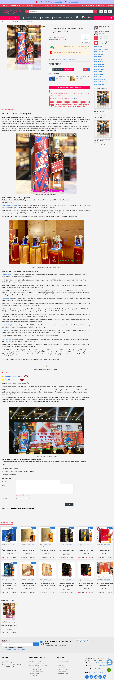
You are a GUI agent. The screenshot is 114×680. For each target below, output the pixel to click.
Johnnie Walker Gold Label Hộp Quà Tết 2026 (47, 549)
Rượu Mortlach (99, 62)
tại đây (74, 98)
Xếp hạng (4, 498)
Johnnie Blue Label (13, 380)
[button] (101, 144)
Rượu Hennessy (98, 52)
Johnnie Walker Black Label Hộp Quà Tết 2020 (102, 110)
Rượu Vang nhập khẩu (100, 82)
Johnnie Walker (6, 274)
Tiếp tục (68, 504)
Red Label (6, 298)
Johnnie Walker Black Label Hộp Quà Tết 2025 (85, 584)
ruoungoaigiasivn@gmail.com (97, 672)
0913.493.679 (74, 2)
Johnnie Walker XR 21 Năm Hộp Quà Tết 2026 (83, 76)
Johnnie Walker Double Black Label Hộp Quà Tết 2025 (66, 585)
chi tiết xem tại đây (80, 48)
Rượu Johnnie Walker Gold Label (14, 376)
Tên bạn (4, 481)
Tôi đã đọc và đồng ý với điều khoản (15, 648)
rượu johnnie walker (17, 508)
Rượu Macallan (99, 64)
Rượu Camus (98, 59)
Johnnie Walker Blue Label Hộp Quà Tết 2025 (9, 584)
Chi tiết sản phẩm (7, 109)
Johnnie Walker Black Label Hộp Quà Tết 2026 (85, 549)
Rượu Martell (98, 57)
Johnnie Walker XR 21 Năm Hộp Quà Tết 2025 (28, 584)
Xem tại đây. (58, 2)
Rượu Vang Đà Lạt (99, 79)
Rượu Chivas (98, 47)
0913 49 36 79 (102, 662)
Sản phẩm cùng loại (6, 523)
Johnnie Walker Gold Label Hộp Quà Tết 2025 (47, 584)
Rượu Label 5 (98, 72)
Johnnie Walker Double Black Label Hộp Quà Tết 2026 (66, 550)
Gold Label (7, 325)
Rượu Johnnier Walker (101, 49)
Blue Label (7, 330)
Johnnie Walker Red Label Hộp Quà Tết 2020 (9, 626)
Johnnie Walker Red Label (9, 205)
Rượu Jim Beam (98, 74)
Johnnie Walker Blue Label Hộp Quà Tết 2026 (63, 76)
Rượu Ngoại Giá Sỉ (97, 669)
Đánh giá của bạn (7, 486)
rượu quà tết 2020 (28, 508)
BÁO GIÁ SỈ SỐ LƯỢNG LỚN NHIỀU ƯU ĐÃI (70, 87)
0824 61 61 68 (92, 662)
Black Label (6, 309)
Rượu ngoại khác (99, 84)
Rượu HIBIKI (97, 77)
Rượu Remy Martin (99, 54)
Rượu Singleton (99, 67)
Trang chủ (4, 22)
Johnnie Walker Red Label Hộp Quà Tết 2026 (105, 549)
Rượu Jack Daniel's (99, 69)
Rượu (6, 380)
